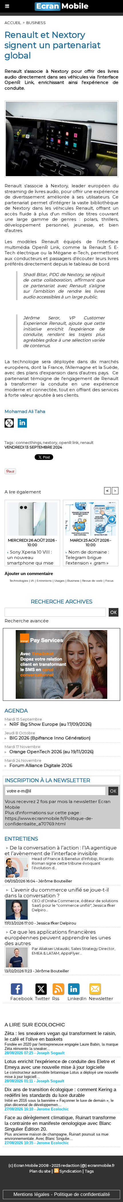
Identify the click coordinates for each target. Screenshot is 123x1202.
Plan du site (40, 1171)
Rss (55, 998)
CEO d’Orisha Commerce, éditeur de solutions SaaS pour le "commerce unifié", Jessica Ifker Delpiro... (75, 905)
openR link (69, 442)
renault (87, 442)
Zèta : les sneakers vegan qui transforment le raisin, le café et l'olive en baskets (60, 1036)
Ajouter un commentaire (29, 573)
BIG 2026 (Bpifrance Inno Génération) (50, 738)
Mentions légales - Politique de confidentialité (61, 1194)
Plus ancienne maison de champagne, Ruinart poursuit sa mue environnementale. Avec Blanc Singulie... (56, 1136)
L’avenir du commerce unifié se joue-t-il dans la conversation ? (57, 892)
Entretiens (44, 581)
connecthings (28, 442)
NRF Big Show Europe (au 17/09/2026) (50, 724)
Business (36, 22)
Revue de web (92, 581)
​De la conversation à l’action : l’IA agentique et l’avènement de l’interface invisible (61, 850)
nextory (50, 442)
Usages (59, 581)
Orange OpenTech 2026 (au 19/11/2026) (51, 751)
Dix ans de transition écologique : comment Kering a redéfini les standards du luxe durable (60, 1092)
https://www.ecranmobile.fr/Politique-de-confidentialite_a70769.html (49, 821)
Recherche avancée (27, 620)
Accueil (13, 22)
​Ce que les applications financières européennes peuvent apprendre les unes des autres (58, 937)
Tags (89, 1171)
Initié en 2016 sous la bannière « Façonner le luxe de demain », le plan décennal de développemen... (59, 1102)
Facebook (21, 998)
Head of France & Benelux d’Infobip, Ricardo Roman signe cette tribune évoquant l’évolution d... (73, 863)
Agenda (16, 711)
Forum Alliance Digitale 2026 (40, 765)
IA (32, 581)
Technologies (19, 581)
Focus (109, 581)
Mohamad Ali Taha (25, 411)
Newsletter (101, 998)
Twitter (42, 998)
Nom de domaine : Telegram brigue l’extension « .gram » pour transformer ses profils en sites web (88, 556)
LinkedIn (77, 998)
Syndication (70, 1171)
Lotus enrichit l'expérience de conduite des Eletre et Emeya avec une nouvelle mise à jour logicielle (60, 1064)
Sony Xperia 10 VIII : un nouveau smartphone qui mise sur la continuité (30, 556)
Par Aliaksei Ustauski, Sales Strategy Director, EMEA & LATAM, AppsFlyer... (73, 950)
